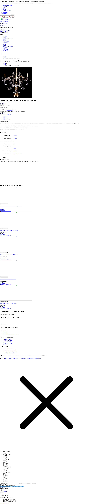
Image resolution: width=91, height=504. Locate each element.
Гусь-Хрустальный (18, 153)
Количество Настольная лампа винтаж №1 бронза (12, 111)
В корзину (3, 112)
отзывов (2, 103)
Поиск (13, 314)
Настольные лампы (7, 343)
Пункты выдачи (6, 119)
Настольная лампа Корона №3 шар (8, 303)
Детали (4, 117)
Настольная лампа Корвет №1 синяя (9, 254)
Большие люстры (7, 341)
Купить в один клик (4, 121)
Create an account (4, 503)
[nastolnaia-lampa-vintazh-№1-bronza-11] (16, 98)
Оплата (4, 40)
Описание (5, 116)
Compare (2, 113)
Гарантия (5, 332)
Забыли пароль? (4, 491)
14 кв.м (15, 138)
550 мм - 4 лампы (12, 109)
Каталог (5, 36)
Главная (4, 56)
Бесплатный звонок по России (10, 351)
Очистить (9, 110)
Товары (4, 57)
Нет (15, 148)
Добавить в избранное (5, 114)
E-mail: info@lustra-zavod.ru (9, 352)
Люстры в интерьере (8, 38)
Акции (4, 37)
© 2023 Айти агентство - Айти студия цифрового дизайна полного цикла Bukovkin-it (20, 358)
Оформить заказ (4, 31)
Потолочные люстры (7, 339)
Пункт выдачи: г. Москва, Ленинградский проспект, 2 (9, 349)
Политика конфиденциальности (10, 334)
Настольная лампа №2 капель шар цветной (10, 206)
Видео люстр (6, 41)
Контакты (5, 42)
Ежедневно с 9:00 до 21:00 (8, 353)
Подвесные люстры (7, 340)
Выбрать (34, 483)
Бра (3, 342)
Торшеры (5, 344)
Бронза (15, 150)
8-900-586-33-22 (7, 19)
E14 (14, 143)
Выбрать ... (2, 210)
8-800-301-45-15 (8, 16)
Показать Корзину (4, 486)
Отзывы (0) (5, 118)
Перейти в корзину (5, 30)
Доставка (5, 39)
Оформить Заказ (11, 486)
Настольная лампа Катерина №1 (8, 279)
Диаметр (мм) (3, 109)
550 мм (15, 135)
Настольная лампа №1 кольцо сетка (9, 230)
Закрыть (2, 487)
